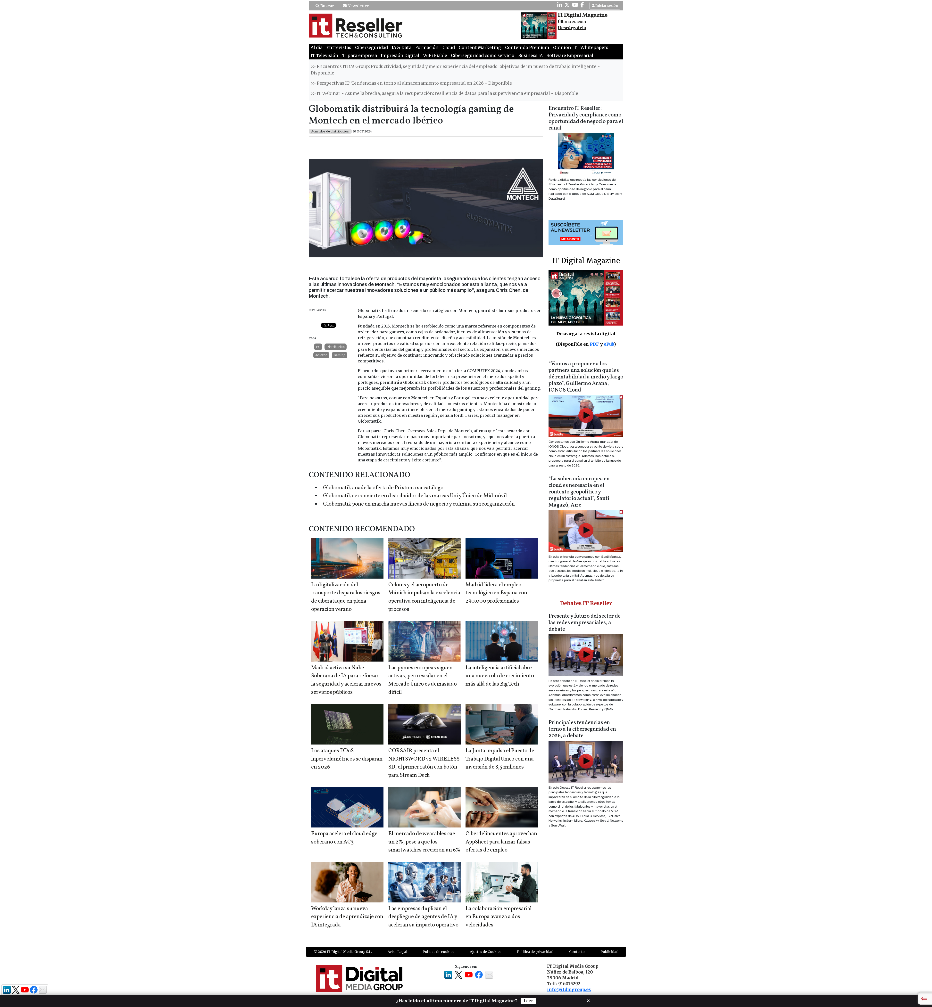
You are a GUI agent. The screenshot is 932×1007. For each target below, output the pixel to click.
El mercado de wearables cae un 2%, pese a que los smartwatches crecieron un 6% (424, 842)
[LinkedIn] (559, 4)
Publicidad (609, 952)
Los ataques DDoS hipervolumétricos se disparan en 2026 (347, 759)
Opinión (562, 47)
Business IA (530, 55)
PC (318, 347)
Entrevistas (338, 47)
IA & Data (401, 47)
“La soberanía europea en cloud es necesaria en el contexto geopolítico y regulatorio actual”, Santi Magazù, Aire (579, 492)
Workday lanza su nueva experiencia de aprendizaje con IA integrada (347, 917)
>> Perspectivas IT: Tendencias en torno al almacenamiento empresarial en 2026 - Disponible (411, 83)
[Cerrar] (588, 1000)
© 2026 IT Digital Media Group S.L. (343, 952)
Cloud (448, 47)
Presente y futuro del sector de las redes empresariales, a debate (585, 623)
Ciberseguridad (371, 47)
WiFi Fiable (435, 55)
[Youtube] (575, 4)
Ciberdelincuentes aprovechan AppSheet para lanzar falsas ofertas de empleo (501, 842)
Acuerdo (321, 355)
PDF (594, 344)
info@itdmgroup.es (569, 989)
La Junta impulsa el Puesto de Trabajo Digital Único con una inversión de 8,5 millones (500, 759)
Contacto (577, 952)
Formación (427, 47)
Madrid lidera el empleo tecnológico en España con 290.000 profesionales (496, 593)
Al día (317, 47)
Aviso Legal (397, 952)
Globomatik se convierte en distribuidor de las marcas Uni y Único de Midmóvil (415, 496)
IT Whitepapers (591, 47)
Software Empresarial (570, 55)
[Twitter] (567, 4)
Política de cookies (438, 952)
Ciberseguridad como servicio (482, 55)
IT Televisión (324, 55)
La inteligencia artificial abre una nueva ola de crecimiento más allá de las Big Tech (500, 676)
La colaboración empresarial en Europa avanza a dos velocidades (499, 917)
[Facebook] (582, 4)
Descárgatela (572, 28)
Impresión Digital (400, 55)
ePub (609, 344)
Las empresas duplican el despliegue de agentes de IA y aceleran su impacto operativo (423, 917)
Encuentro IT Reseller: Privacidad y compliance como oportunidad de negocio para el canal (586, 118)
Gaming (339, 355)
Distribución (335, 347)
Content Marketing (480, 47)
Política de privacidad (535, 952)
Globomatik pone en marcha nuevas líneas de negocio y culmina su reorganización (419, 504)
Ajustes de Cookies (485, 952)
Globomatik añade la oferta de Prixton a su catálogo (383, 488)
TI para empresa (359, 55)
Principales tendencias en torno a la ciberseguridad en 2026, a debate (582, 729)
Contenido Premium (527, 47)
